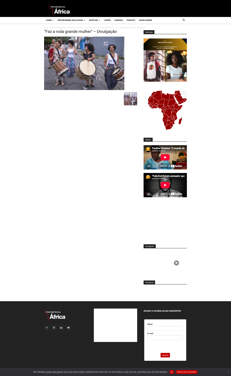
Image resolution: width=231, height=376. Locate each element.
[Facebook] (46, 327)
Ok (172, 372)
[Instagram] (54, 327)
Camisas (118, 20)
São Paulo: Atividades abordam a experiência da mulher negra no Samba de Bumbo (82, 27)
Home (49, 20)
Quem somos (145, 20)
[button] (183, 20)
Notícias (93, 20)
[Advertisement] (165, 222)
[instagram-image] (154, 262)
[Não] (227, 372)
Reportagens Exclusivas (70, 20)
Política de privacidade (186, 372)
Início (46, 27)
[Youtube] (68, 327)
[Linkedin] (61, 327)
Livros (107, 20)
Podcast (131, 20)
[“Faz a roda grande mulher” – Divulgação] (84, 89)
